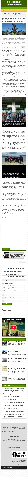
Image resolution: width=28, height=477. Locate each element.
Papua (9, 217)
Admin (8, 47)
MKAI (6, 217)
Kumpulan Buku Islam (12, 376)
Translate (12, 315)
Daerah (9, 13)
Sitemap (17, 431)
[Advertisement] (14, 232)
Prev (21, 261)
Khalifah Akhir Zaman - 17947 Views (11, 274)
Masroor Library (10, 466)
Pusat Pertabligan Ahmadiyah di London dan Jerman (14, 406)
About (3, 431)
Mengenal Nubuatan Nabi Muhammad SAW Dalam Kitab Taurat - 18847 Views (13, 271)
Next (24, 261)
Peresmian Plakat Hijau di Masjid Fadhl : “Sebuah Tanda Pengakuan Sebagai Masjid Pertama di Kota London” (13, 415)
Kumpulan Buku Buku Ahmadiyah (15, 341)
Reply (23, 47)
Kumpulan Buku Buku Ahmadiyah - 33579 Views (13, 266)
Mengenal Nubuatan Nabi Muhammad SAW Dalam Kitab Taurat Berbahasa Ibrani (16, 367)
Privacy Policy (12, 431)
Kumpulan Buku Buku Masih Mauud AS (16, 357)
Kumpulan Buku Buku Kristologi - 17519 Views (13, 275)
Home (4, 13)
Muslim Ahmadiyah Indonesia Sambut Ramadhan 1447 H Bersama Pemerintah (16, 350)
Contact (6, 431)
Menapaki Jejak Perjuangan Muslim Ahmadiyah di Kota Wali (17, 254)
